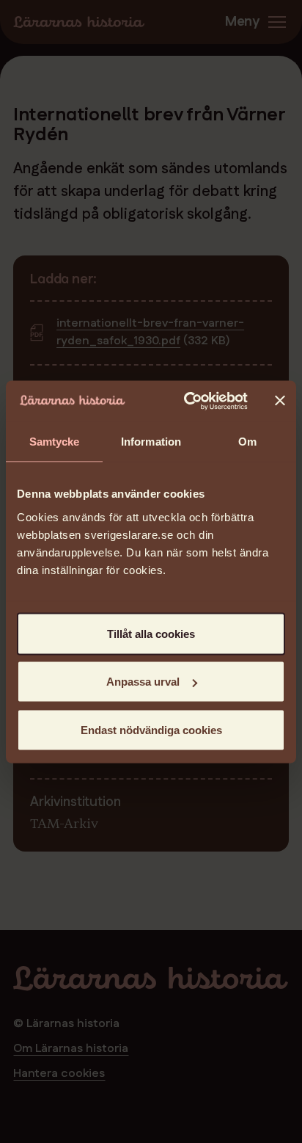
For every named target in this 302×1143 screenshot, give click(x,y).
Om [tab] (247, 441)
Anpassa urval (143, 681)
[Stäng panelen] (280, 401)
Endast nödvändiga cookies (151, 729)
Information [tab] (151, 441)
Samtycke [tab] (54, 441)
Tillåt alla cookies (151, 633)
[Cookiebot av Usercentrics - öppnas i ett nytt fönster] (187, 400)
